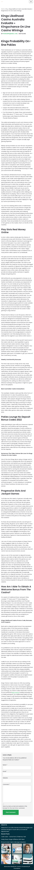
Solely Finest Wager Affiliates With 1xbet (13, 839)
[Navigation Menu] (31, 1)
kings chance (15, 692)
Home (3, 9)
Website (5, 778)
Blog (7, 9)
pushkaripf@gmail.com (10, 33)
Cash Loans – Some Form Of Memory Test (13, 836)
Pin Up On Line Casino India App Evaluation (13, 842)
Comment (6, 784)
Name (5, 765)
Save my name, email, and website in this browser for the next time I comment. (15, 807)
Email (5, 771)
